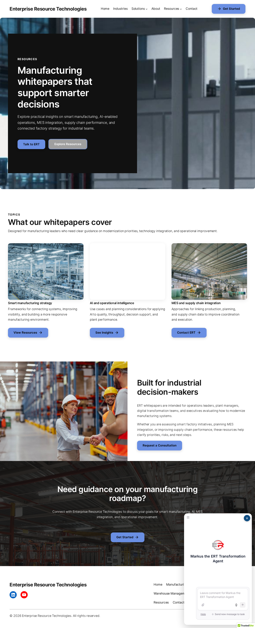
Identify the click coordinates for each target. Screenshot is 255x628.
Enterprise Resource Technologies (48, 9)
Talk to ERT (31, 144)
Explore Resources (67, 144)
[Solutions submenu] (147, 9)
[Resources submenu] (181, 9)
